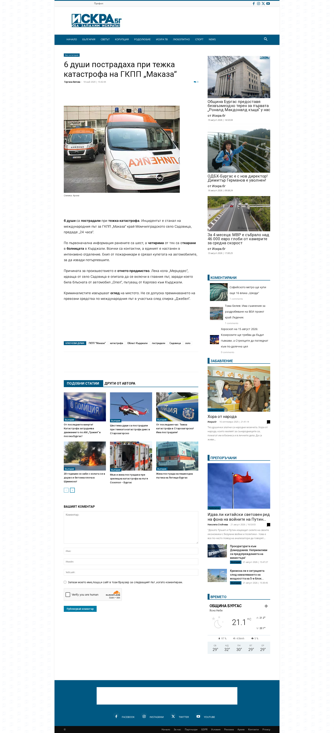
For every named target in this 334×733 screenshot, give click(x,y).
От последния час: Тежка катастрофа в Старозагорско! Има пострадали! (175, 428)
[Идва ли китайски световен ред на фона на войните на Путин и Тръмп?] (239, 486)
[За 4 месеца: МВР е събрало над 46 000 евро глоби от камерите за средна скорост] (239, 214)
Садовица (175, 343)
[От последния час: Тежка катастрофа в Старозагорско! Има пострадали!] (177, 406)
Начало (166, 729)
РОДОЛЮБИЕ (142, 39)
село (187, 343)
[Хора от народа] (239, 389)
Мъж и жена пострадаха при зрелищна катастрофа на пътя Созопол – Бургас (129, 478)
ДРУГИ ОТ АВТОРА (119, 383)
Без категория (71, 55)
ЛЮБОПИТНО (181, 39)
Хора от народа (222, 416)
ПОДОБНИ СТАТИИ (83, 383)
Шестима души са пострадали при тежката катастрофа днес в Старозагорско (130, 429)
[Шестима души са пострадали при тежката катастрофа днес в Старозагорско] (131, 407)
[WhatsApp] (134, 96)
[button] (265, 39)
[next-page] (72, 490)
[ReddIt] (115, 96)
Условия (216, 729)
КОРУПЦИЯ (122, 39)
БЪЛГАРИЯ (88, 39)
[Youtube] (268, 3)
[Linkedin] (105, 96)
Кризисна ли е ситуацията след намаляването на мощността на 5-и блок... (247, 574)
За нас (177, 729)
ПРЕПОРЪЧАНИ (223, 458)
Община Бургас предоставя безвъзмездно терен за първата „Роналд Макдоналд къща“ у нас (239, 106)
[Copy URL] (173, 96)
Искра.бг (212, 421)
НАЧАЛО (71, 39)
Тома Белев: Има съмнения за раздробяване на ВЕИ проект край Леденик (245, 311)
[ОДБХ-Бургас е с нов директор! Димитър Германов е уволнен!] (239, 149)
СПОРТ (199, 39)
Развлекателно (216, 410)
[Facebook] (253, 3)
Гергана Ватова (72, 81)
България (69, 419)
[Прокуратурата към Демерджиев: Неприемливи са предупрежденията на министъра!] (217, 551)
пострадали (158, 343)
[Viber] (144, 96)
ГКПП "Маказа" (97, 343)
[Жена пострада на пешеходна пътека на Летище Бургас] (177, 456)
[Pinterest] (163, 96)
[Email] (125, 96)
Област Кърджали (137, 343)
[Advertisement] (131, 208)
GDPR (204, 729)
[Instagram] (258, 3)
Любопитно (214, 508)
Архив (241, 729)
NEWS (212, 39)
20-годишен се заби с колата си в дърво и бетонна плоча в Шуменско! (84, 477)
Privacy (266, 729)
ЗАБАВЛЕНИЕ (221, 361)
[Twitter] (263, 3)
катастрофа (116, 343)
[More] (183, 96)
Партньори (191, 729)
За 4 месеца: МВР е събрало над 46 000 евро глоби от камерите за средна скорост (238, 239)
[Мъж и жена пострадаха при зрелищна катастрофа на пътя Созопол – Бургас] (131, 457)
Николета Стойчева (218, 524)
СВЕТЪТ (105, 39)
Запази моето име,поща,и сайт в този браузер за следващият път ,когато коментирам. (125, 582)
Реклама (229, 729)
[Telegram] (153, 96)
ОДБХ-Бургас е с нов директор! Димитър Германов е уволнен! (238, 178)
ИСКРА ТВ (162, 39)
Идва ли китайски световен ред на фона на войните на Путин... (239, 517)
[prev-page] (66, 490)
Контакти (253, 729)
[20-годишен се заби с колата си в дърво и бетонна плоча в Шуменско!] (85, 456)
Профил (98, 3)
